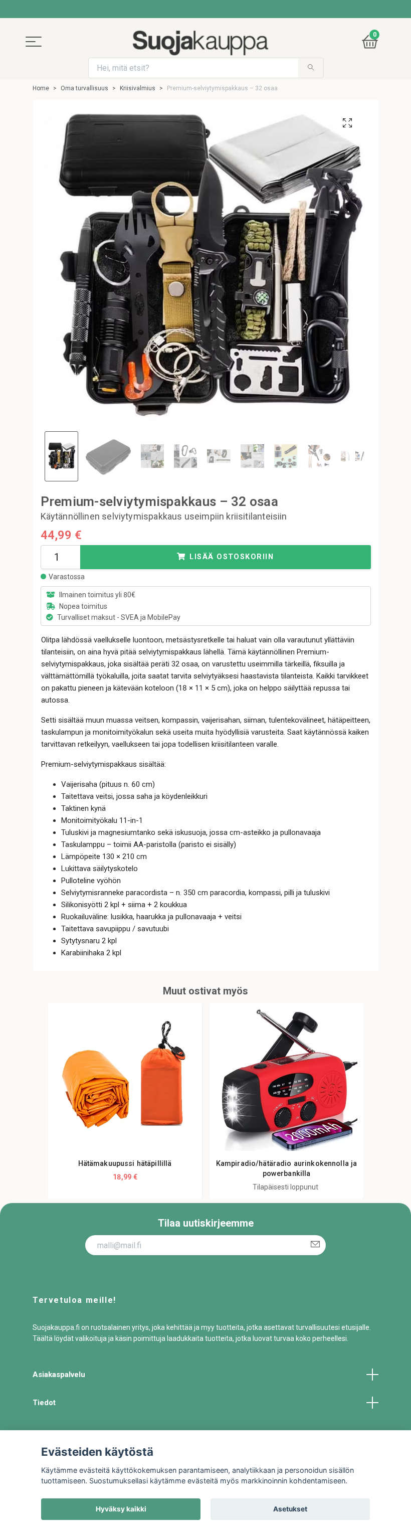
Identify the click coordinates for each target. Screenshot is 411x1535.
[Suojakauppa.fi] (200, 43)
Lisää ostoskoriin (231, 557)
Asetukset (290, 1509)
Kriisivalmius (137, 88)
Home (41, 88)
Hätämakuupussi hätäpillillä (125, 1163)
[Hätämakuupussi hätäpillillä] (125, 1080)
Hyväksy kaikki (121, 1509)
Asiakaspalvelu (59, 1374)
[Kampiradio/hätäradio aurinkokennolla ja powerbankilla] (286, 1080)
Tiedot (44, 1402)
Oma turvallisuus (84, 88)
